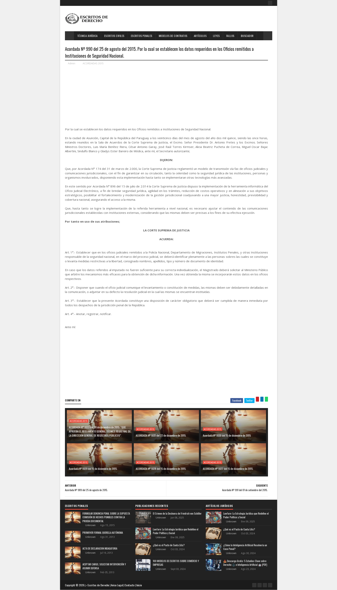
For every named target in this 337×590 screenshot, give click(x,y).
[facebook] (270, 3)
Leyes (216, 36)
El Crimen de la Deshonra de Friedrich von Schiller (177, 513)
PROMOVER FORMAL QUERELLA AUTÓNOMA (102, 532)
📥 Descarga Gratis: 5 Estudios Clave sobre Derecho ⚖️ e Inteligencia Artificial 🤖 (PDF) (245, 563)
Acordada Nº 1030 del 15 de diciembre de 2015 (227, 435)
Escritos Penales (141, 36)
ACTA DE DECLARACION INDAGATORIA (99, 548)
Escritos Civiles (114, 36)
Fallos (230, 36)
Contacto (129, 585)
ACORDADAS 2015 (93, 63)
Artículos (200, 36)
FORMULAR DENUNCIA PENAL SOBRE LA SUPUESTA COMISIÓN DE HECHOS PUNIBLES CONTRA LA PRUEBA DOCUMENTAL (106, 517)
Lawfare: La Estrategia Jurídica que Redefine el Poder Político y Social (175, 531)
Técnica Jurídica (87, 36)
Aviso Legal (117, 585)
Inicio (139, 585)
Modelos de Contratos (173, 36)
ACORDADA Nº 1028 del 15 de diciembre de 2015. (161, 468)
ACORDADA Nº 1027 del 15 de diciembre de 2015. (228, 468)
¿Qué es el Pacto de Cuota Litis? (169, 545)
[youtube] (259, 585)
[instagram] (265, 585)
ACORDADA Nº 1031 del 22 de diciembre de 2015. (161, 435)
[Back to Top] (270, 585)
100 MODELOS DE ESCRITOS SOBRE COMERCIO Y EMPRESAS (176, 563)
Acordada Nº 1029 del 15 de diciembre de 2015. (93, 468)
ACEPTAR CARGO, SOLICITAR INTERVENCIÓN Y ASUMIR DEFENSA (104, 566)
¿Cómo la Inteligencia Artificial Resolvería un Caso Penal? (245, 547)
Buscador (247, 36)
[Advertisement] (201, 18)
